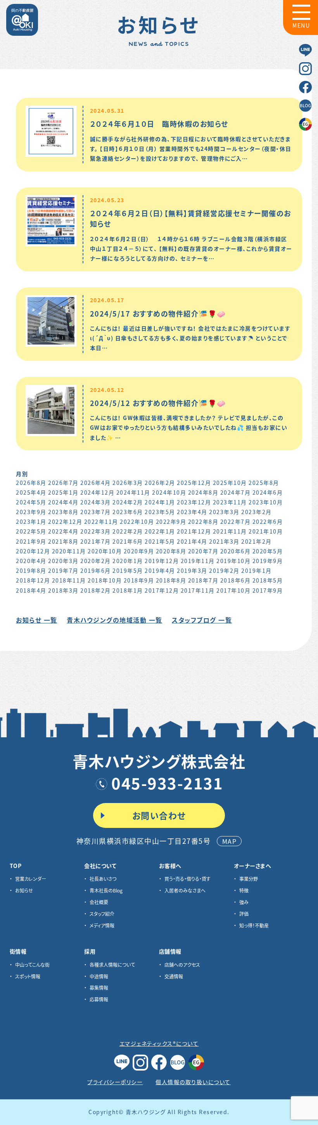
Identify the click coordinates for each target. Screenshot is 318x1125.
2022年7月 (235, 521)
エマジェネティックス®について (159, 1043)
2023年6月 (127, 512)
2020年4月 (31, 561)
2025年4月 (31, 492)
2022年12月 (65, 521)
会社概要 (99, 902)
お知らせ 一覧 (36, 620)
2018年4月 (31, 590)
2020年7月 (203, 551)
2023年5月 (160, 512)
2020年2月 (95, 561)
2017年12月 (162, 590)
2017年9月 (267, 590)
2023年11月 (230, 502)
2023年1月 (31, 521)
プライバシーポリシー (115, 1082)
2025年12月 (194, 482)
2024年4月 (63, 502)
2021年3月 (224, 541)
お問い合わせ (159, 815)
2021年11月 (230, 531)
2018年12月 (33, 580)
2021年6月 (127, 541)
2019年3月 (192, 570)
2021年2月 (256, 541)
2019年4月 (160, 570)
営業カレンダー (30, 878)
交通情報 (173, 976)
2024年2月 (127, 502)
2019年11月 (198, 561)
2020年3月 (63, 561)
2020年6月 (235, 551)
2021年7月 (95, 541)
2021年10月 (266, 531)
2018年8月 (171, 580)
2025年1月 (63, 492)
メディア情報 (102, 925)
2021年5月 (160, 541)
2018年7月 (203, 580)
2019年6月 (95, 570)
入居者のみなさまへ (185, 890)
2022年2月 (127, 531)
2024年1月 (160, 502)
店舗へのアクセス (182, 964)
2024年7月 (235, 492)
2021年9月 (31, 541)
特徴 (244, 890)
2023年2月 (256, 512)
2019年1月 (256, 570)
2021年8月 (63, 541)
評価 (244, 913)
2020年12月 (33, 551)
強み (244, 902)
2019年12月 (162, 561)
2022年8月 (203, 521)
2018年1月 (127, 590)
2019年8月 (31, 570)
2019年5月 (127, 570)
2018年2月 (95, 590)
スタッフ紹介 (102, 913)
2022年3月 (95, 531)
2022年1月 (160, 531)
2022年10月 (137, 521)
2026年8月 (31, 482)
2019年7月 (63, 570)
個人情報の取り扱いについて (193, 1082)
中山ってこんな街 (32, 964)
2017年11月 (198, 590)
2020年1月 (127, 561)
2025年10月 (230, 482)
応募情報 (99, 999)
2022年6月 (267, 521)
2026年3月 (127, 482)
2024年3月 (95, 502)
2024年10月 (169, 492)
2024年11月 (133, 492)
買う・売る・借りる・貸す (187, 878)
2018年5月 (267, 580)
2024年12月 (97, 492)
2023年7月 (95, 512)
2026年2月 (160, 482)
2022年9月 (171, 521)
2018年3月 (63, 590)
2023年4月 (192, 512)
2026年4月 (95, 482)
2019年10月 (233, 561)
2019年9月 (267, 561)
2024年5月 (31, 502)
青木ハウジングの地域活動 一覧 (114, 620)
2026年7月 (63, 482)
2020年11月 (69, 551)
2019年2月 (224, 570)
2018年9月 (139, 580)
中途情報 (99, 976)
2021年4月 (192, 541)
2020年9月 (139, 551)
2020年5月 (267, 551)
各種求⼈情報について (112, 964)
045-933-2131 (167, 783)
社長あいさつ (103, 878)
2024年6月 (267, 492)
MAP (229, 841)
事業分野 (248, 878)
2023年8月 (63, 512)
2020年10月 (105, 551)
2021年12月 (194, 531)
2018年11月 (69, 580)
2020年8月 (171, 551)
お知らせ (24, 890)
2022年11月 (101, 521)
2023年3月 (224, 512)
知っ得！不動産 (254, 925)
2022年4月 (63, 531)
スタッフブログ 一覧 (202, 620)
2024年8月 (203, 492)
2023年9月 (31, 512)
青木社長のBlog (106, 890)
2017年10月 (233, 590)
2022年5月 (31, 531)
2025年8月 (264, 482)
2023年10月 (266, 502)
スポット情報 (27, 976)
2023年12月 (194, 502)
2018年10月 (105, 580)
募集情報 (99, 987)
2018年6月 (235, 580)
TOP (16, 865)
